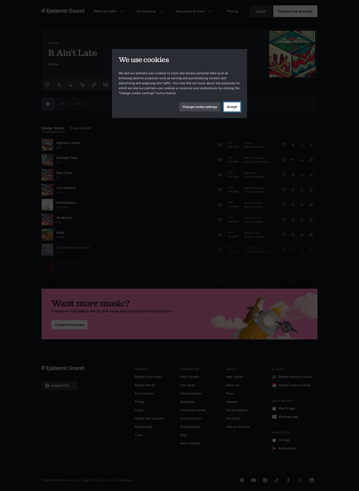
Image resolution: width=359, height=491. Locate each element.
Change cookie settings (200, 107)
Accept (232, 107)
